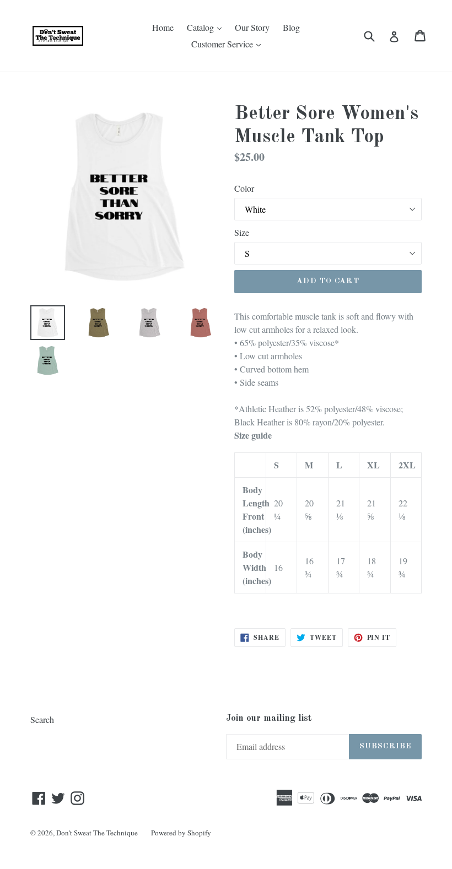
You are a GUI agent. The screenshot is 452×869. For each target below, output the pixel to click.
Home (163, 27)
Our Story (252, 27)
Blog (291, 27)
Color (244, 188)
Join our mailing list (269, 718)
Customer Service (228, 43)
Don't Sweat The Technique (97, 833)
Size (241, 232)
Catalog (207, 27)
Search (42, 719)
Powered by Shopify (181, 833)
